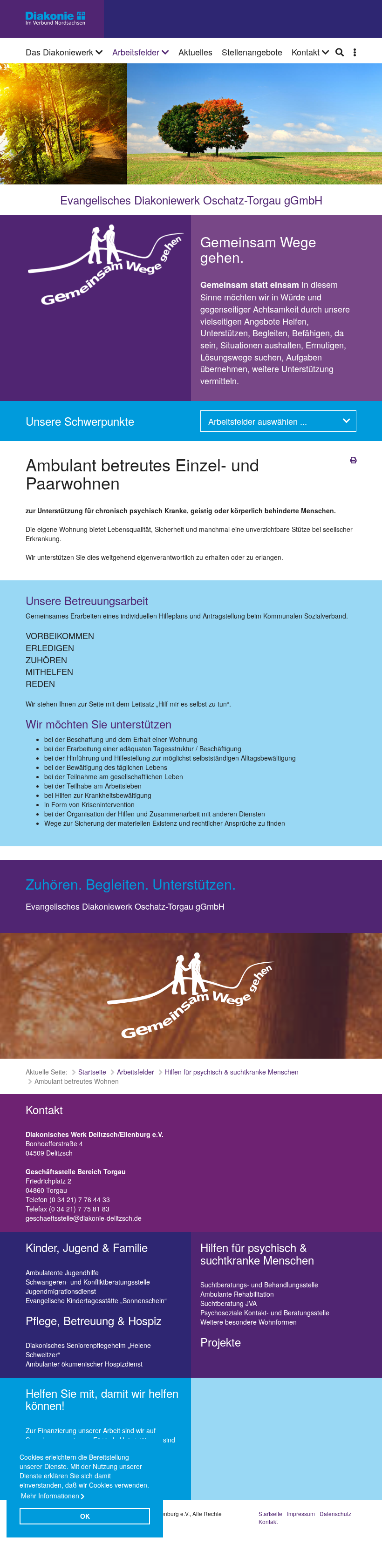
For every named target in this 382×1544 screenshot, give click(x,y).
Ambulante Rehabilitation (237, 1294)
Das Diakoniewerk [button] (61, 52)
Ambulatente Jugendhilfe (62, 1272)
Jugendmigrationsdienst (61, 1291)
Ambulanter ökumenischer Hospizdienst (84, 1363)
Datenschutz (335, 1513)
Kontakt (268, 1521)
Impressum (301, 1513)
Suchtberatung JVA (228, 1303)
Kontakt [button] (307, 52)
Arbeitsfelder (137, 52)
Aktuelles (195, 52)
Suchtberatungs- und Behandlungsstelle (259, 1284)
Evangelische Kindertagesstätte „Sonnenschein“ (96, 1300)
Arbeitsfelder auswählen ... (257, 421)
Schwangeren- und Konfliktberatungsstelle (88, 1281)
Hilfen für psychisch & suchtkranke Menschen (232, 1071)
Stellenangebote (252, 52)
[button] (354, 51)
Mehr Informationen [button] (50, 1495)
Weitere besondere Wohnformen (248, 1321)
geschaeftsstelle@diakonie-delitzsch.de (84, 1218)
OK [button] (85, 1516)
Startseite (92, 1071)
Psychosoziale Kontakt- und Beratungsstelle (264, 1312)
